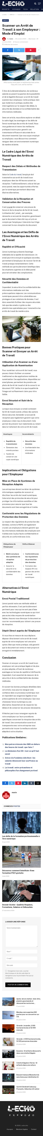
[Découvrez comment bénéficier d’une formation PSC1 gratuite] (21, 857)
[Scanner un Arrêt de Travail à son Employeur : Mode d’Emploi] (21, 67)
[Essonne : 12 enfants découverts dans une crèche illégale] (8, 1054)
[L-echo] (13, 3)
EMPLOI (5, 20)
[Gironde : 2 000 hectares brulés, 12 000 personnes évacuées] (8, 1042)
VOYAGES (16, 9)
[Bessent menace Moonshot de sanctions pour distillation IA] (8, 1078)
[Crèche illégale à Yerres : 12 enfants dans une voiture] (8, 1066)
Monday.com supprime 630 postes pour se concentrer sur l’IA (27, 1014)
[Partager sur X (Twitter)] (19, 50)
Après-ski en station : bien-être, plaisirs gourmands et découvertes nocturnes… (28, 1001)
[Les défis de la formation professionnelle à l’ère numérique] (21, 822)
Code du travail (15, 175)
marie (11, 39)
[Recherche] (35, 3)
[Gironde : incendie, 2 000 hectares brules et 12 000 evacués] (8, 1028)
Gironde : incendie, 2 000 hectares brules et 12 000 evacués (26, 1028)
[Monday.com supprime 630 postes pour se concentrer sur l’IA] (8, 1015)
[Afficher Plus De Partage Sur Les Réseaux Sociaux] (39, 50)
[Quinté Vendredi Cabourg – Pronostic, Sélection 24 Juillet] (8, 1089)
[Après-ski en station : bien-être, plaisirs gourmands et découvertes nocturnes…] (8, 1002)
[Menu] (39, 3)
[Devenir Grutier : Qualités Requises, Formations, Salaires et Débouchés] (21, 891)
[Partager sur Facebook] (7, 50)
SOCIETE (6, 9)
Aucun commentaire (21, 42)
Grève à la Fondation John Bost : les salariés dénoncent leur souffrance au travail (21, 761)
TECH (25, 9)
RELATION (34, 9)
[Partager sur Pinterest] (30, 50)
